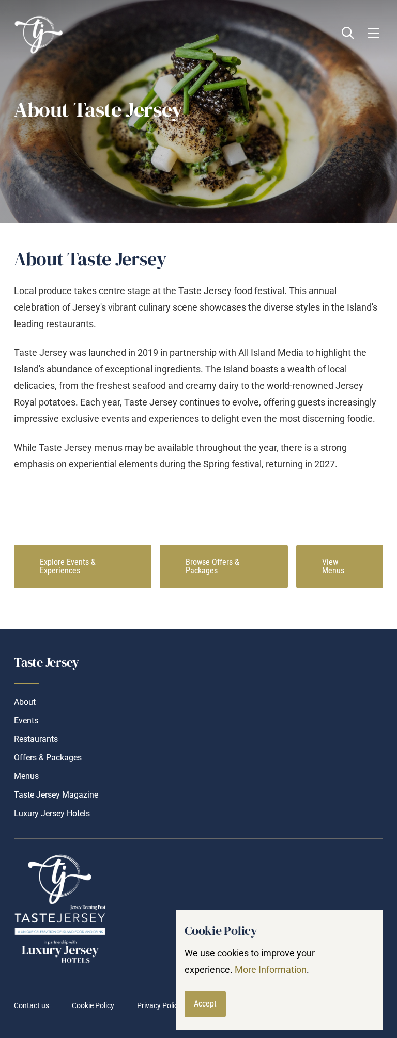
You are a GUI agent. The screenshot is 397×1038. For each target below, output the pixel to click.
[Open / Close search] (348, 33)
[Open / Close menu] (373, 33)
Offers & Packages (48, 758)
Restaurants (36, 739)
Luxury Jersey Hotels (52, 813)
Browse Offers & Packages (212, 566)
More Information (271, 969)
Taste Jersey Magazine (56, 795)
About (25, 702)
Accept (205, 1004)
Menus (26, 776)
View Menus (333, 566)
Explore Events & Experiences (68, 566)
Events (26, 720)
